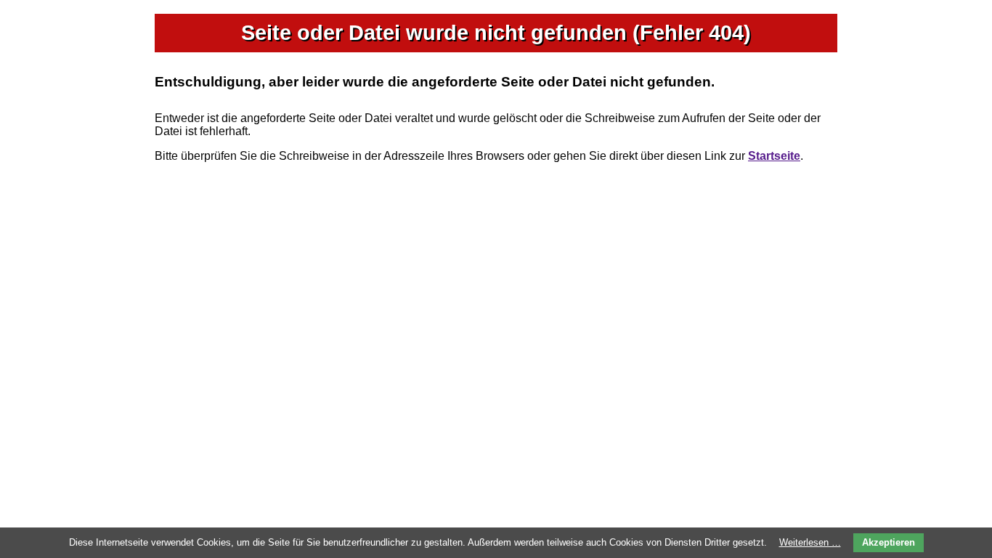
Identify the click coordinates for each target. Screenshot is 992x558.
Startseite (774, 156)
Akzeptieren (888, 542)
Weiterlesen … (810, 542)
